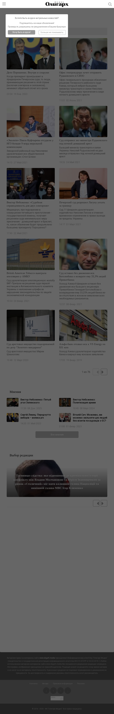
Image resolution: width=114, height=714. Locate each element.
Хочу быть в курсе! (21, 32)
